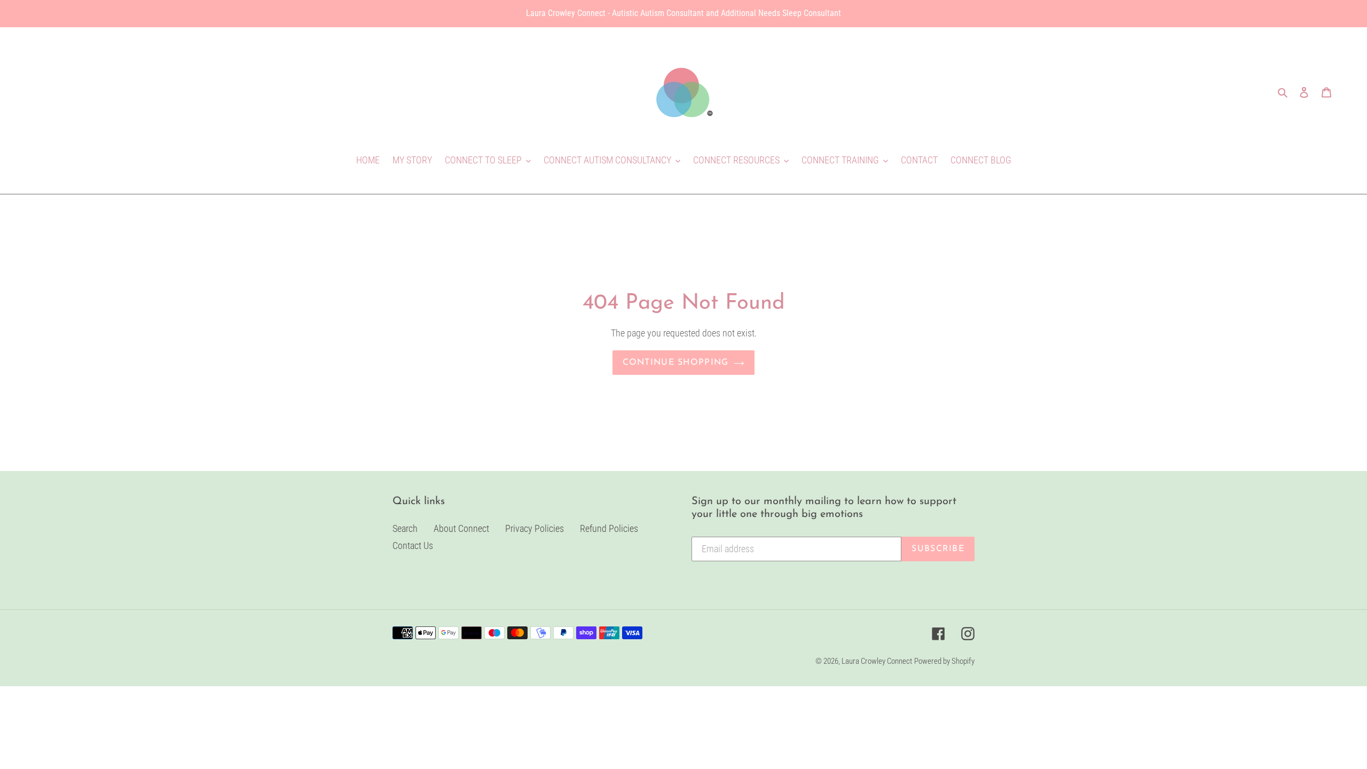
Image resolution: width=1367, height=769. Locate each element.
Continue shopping (676, 362)
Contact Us (412, 545)
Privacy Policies (534, 528)
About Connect (461, 528)
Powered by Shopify (944, 661)
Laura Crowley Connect (877, 661)
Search (405, 528)
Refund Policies (609, 528)
